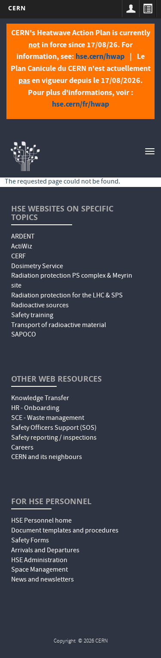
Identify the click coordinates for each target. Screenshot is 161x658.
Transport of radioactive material (58, 326)
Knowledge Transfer (40, 399)
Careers (22, 448)
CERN (17, 8)
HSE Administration (39, 561)
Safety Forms (30, 541)
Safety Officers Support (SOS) (54, 428)
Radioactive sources (40, 306)
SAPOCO (23, 335)
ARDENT (23, 237)
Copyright (65, 641)
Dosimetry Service (37, 267)
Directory (147, 8)
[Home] (24, 154)
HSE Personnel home (41, 521)
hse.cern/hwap (100, 56)
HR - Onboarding (35, 409)
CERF (18, 257)
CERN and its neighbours (46, 458)
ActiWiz (21, 247)
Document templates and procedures (64, 531)
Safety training (32, 316)
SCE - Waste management (47, 418)
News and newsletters (42, 580)
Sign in (130, 8)
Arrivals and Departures (45, 551)
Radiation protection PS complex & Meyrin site (71, 281)
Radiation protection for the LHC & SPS (67, 296)
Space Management (39, 570)
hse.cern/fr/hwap (80, 104)
